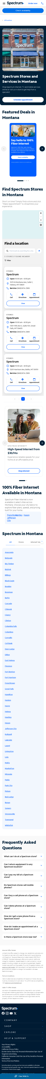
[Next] (42, 148)
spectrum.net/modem (8, 967)
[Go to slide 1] (20, 180)
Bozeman (9, 592)
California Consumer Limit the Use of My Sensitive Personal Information (22, 1057)
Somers (8, 808)
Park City (8, 785)
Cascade (8, 603)
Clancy (7, 615)
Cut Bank (8, 643)
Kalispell (8, 734)
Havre (7, 706)
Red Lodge (9, 797)
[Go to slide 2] (24, 180)
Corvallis (8, 637)
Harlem (8, 700)
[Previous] (3, 148)
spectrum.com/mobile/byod (13, 983)
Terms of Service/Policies (10, 1061)
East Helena (10, 660)
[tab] (23, 1020)
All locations (8, 20)
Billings (8, 575)
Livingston (9, 751)
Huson (26, 515)
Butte (7, 598)
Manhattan (9, 768)
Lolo (6, 757)
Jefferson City (11, 728)
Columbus (9, 632)
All (10, 542)
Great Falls (9, 689)
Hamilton (9, 694)
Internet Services (38, 542)
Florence (8, 666)
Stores (21, 542)
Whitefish (9, 825)
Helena (8, 711)
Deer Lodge (10, 649)
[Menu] (3, 3)
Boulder (8, 586)
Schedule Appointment (23, 99)
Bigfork (8, 569)
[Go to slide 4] (28, 180)
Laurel (7, 745)
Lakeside (8, 740)
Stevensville (10, 814)
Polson (7, 791)
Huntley (18, 515)
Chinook (8, 609)
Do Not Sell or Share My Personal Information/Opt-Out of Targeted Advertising (22, 1052)
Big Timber (9, 563)
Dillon (7, 654)
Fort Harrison (10, 677)
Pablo (7, 780)
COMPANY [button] (10, 1020)
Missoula (8, 774)
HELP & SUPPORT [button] (15, 1038)
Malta (7, 763)
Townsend (9, 819)
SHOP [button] (8, 1026)
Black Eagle (9, 581)
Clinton (8, 620)
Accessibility (6, 1047)
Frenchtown (12, 515)
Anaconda (9, 552)
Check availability (23, 10)
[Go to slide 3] (26, 180)
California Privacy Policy (10, 1049)
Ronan (7, 802)
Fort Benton (10, 672)
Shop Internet (24, 471)
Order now (32, 3)
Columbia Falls (11, 626)
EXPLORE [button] (10, 1032)
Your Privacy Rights (8, 1044)
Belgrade (8, 558)
